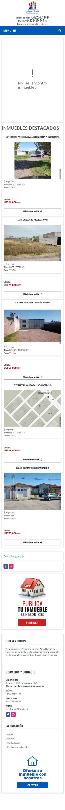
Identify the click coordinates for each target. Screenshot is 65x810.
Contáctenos (13, 742)
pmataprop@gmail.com (17, 709)
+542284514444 (40, 17)
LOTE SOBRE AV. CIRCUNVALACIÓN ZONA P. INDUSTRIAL (33, 137)
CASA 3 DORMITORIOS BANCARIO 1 (32, 468)
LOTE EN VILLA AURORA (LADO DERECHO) (32, 385)
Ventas (10, 738)
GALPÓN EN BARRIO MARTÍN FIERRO (32, 302)
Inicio (10, 734)
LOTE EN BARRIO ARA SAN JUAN (33, 220)
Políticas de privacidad (18, 747)
